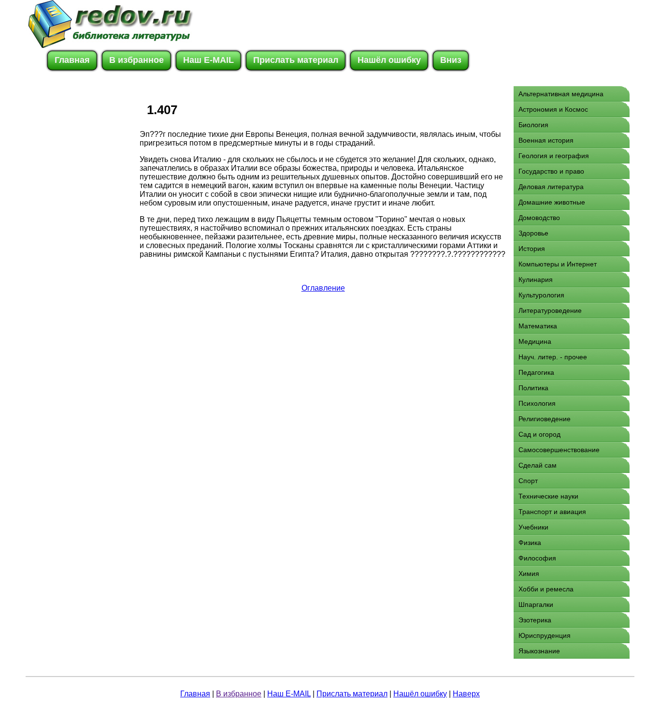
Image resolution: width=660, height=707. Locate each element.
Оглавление (323, 288)
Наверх (466, 694)
